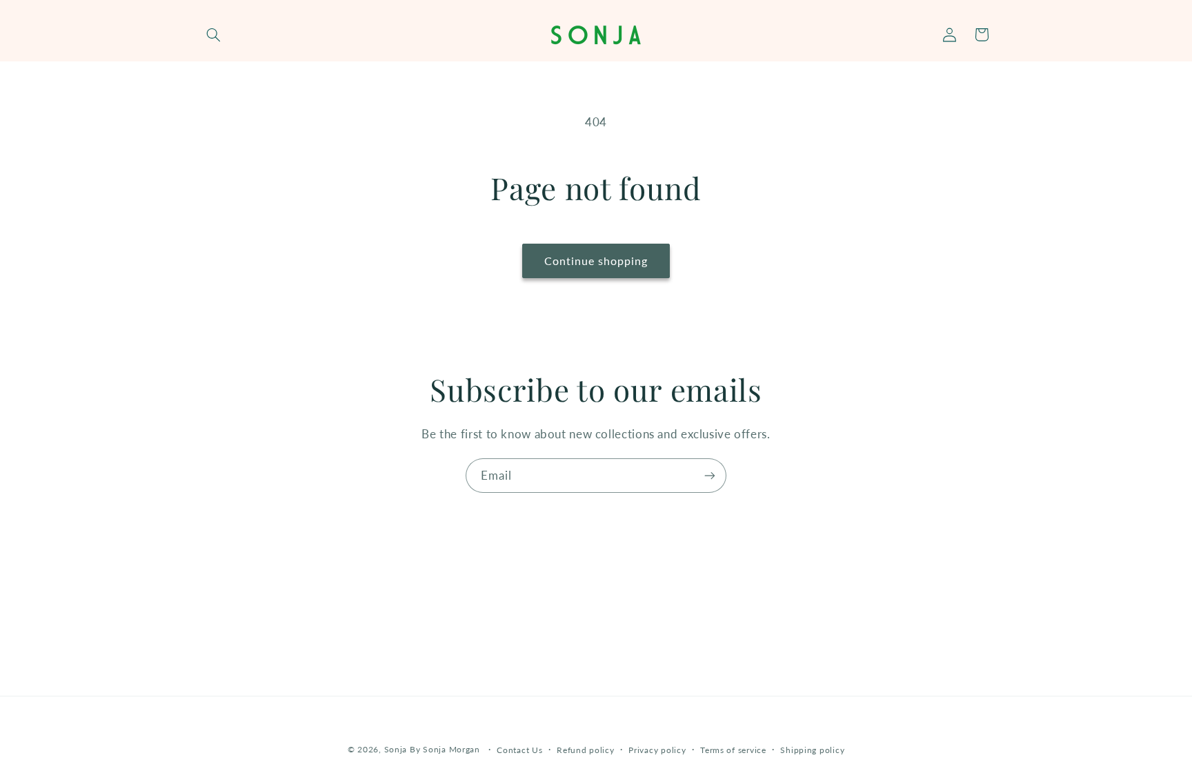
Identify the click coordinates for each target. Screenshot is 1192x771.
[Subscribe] (710, 475)
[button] (214, 34)
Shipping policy (812, 749)
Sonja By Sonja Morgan (432, 749)
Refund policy (586, 749)
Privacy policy (657, 749)
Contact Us (519, 749)
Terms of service (733, 749)
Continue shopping (596, 260)
